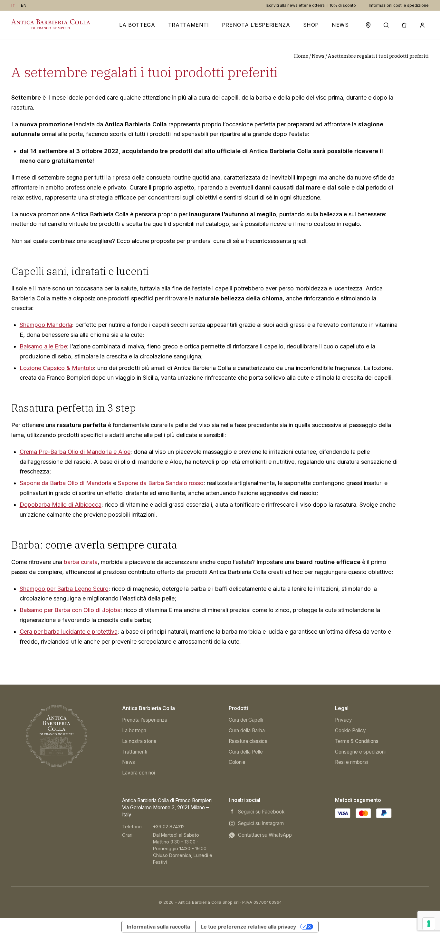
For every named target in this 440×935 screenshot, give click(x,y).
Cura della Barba (247, 730)
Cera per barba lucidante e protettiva (69, 631)
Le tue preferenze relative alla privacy (248, 926)
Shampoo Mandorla (46, 324)
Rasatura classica (248, 741)
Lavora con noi (138, 773)
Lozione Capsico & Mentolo (57, 368)
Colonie (237, 762)
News (340, 25)
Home (301, 56)
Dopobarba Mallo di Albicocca (60, 504)
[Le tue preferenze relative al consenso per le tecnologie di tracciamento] (429, 924)
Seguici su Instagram (261, 823)
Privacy (343, 720)
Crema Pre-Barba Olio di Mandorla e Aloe (75, 451)
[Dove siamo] (368, 25)
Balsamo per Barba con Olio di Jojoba (70, 610)
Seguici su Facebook (261, 812)
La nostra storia (139, 741)
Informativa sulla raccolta (158, 926)
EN (23, 5)
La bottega (134, 730)
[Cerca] (386, 25)
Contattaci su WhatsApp (265, 835)
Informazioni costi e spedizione (399, 5)
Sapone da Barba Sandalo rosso (161, 483)
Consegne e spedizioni (360, 752)
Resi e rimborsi (351, 762)
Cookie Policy (350, 730)
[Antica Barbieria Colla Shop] (56, 736)
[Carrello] (404, 25)
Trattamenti (188, 25)
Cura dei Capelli (246, 720)
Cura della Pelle (246, 752)
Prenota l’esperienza (256, 25)
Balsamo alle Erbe (43, 346)
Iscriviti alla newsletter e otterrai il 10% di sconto (311, 5)
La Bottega (137, 25)
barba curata (81, 562)
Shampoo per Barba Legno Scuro (64, 588)
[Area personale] (422, 25)
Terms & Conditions (356, 741)
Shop (311, 25)
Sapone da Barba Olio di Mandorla (65, 483)
